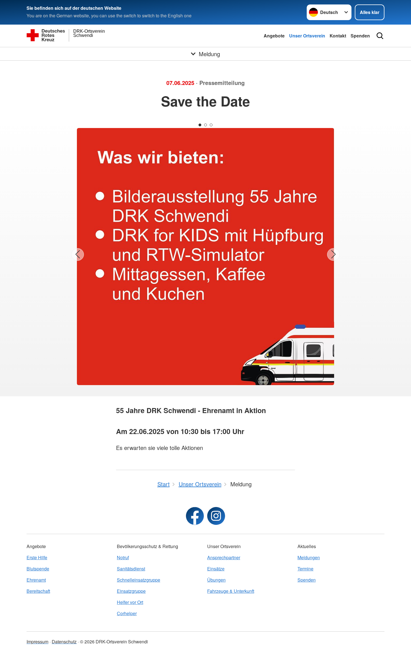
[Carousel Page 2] (205, 125)
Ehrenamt (36, 580)
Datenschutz (64, 641)
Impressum (37, 641)
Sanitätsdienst (131, 568)
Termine (305, 568)
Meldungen (308, 557)
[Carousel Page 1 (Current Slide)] (200, 125)
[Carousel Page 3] (211, 125)
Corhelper (127, 613)
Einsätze (216, 568)
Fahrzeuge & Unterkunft (230, 591)
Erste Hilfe (37, 557)
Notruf (123, 557)
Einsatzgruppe (131, 591)
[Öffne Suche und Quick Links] (379, 35)
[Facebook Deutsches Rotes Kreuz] (195, 516)
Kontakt (338, 35)
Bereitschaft (38, 591)
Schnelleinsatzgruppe (138, 580)
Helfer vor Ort (130, 602)
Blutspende (38, 568)
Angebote (274, 35)
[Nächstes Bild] (333, 254)
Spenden (360, 35)
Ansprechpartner (223, 557)
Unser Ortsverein (307, 35)
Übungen (216, 580)
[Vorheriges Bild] (77, 254)
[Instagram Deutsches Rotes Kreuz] (216, 516)
